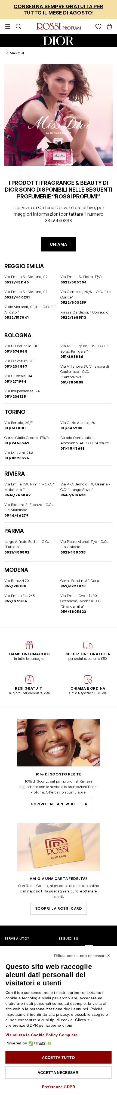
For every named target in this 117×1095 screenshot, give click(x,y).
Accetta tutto (58, 1057)
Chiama (58, 244)
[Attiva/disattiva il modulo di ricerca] (18, 26)
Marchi (17, 53)
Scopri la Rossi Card (58, 908)
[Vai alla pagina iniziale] (58, 26)
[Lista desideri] (98, 26)
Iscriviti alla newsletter (58, 804)
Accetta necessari (59, 1072)
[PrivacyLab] (39, 1043)
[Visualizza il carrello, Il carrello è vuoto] (109, 26)
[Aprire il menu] (7, 26)
